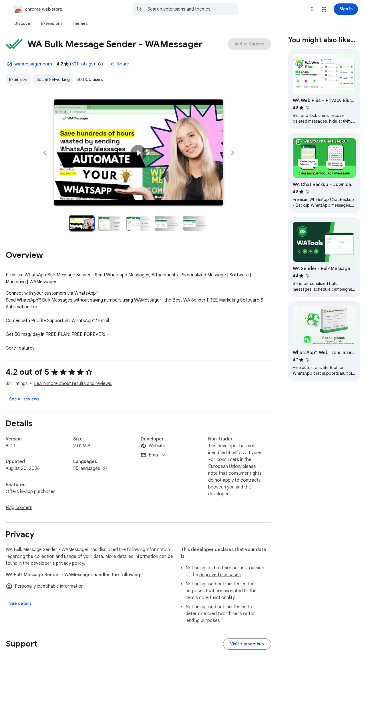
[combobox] (193, 9)
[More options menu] (312, 9)
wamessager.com (33, 64)
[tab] (23, 23)
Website (157, 446)
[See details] (20, 603)
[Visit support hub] (247, 644)
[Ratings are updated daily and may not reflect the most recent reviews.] (100, 64)
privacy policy (70, 563)
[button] (324, 9)
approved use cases (220, 575)
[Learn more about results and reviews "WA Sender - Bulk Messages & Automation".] (307, 276)
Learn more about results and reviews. (73, 383)
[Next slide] (232, 153)
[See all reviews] (24, 399)
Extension (18, 79)
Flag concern (19, 507)
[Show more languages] (104, 468)
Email (154, 455)
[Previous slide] (44, 153)
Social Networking (53, 79)
